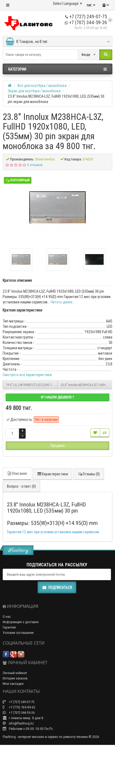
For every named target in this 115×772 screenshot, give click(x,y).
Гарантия (9, 627)
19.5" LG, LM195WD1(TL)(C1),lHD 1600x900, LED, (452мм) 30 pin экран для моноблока (31, 385)
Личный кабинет (15, 673)
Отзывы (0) (91, 474)
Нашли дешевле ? (59, 397)
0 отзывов (35, 165)
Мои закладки (13, 683)
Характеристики (55, 474)
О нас (7, 616)
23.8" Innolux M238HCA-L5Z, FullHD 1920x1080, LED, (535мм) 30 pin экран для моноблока (86, 385)
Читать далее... (63, 302)
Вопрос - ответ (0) (21, 486)
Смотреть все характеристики (27, 374)
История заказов (15, 678)
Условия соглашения (18, 632)
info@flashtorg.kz (21, 723)
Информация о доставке (21, 622)
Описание (19, 473)
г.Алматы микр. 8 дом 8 (25, 718)
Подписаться (60, 587)
